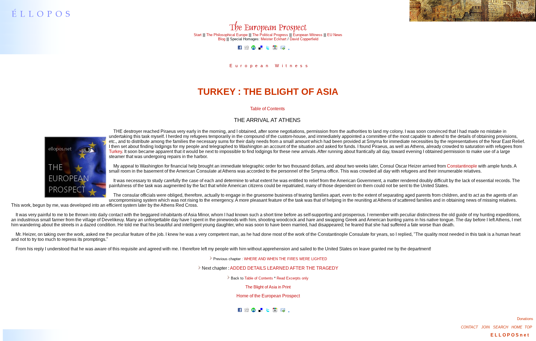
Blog (221, 39)
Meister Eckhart (273, 39)
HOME (516, 327)
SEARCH (500, 327)
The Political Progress (270, 35)
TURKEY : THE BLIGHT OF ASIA (268, 91)
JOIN (485, 327)
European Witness (307, 35)
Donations (525, 319)
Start (198, 35)
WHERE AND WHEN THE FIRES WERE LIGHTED (285, 259)
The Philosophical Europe (227, 35)
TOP (528, 327)
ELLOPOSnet (510, 335)
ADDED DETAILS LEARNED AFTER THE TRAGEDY (284, 268)
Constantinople (462, 166)
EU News (334, 35)
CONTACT (469, 327)
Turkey (115, 151)
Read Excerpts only (292, 278)
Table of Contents (267, 108)
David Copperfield (304, 39)
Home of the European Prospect (268, 295)
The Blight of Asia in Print (268, 287)
